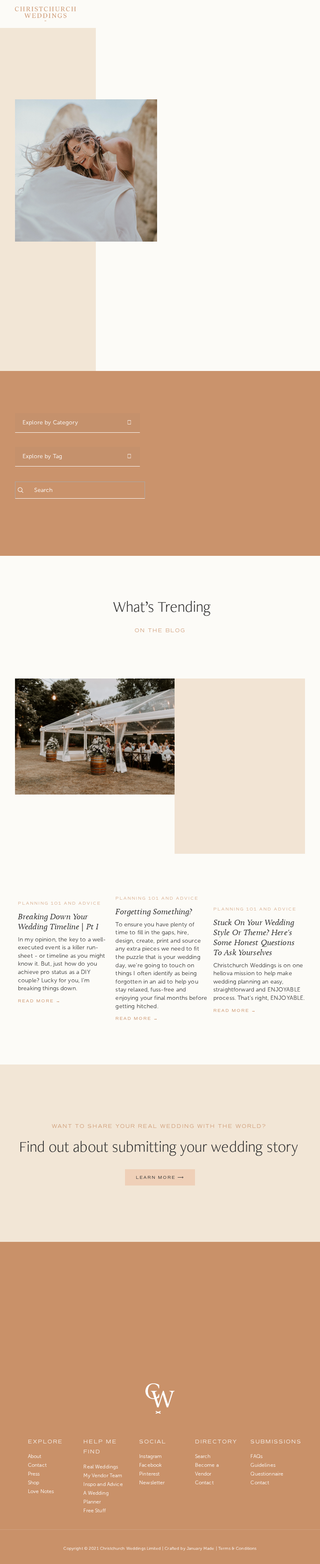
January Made (201, 1548)
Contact (38, 1465)
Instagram (150, 1456)
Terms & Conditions (237, 1548)
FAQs (256, 1456)
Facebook (150, 1465)
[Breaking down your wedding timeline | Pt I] (64, 887)
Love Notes (41, 1491)
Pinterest (149, 1474)
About (35, 1456)
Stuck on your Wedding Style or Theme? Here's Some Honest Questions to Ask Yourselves (254, 937)
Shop (34, 1483)
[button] (291, 871)
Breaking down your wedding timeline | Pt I (58, 921)
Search (203, 1456)
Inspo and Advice (102, 1484)
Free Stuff (94, 1511)
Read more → (39, 1001)
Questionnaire (266, 1474)
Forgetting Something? (153, 911)
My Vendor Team (102, 1475)
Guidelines (262, 1465)
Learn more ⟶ (160, 1177)
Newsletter (152, 1483)
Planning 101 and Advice (59, 903)
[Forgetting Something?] (161, 884)
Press (34, 1474)
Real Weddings (100, 1467)
